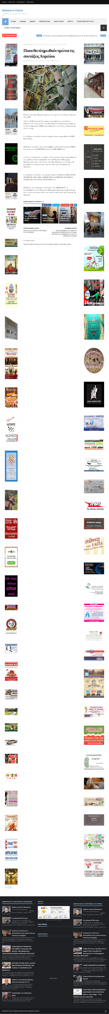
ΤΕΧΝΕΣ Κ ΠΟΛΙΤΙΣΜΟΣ (12, 28)
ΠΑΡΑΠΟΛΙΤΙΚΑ (44, 21)
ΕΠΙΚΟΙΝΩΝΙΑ (21, 2)
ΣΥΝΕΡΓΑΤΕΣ (30, 2)
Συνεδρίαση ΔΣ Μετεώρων (20, 918)
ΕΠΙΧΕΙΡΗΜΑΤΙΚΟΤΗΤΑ (85, 21)
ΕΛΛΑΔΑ (23, 21)
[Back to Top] (106, 1011)
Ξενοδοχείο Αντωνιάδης (8, 887)
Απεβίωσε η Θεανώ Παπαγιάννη (21, 907)
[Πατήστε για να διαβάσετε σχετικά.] (11, 100)
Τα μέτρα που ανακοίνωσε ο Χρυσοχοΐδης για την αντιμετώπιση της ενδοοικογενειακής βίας (23, 933)
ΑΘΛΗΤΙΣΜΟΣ (59, 21)
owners (37, 1011)
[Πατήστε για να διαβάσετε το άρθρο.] (94, 717)
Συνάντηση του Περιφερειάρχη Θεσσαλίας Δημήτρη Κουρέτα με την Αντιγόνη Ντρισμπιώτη (44, 36)
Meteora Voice (12, 10)
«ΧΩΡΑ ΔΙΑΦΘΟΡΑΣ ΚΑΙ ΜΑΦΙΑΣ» (94, 965)
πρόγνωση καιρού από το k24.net (53, 920)
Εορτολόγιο (54, 978)
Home (25, 44)
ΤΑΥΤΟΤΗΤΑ (11, 2)
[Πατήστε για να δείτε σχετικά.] (11, 634)
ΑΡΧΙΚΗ (4, 2)
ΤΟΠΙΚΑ (13, 21)
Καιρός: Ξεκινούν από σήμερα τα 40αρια (48, 219)
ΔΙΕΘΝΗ (32, 21)
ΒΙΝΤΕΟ (70, 21)
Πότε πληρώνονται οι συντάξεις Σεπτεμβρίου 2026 (31, 218)
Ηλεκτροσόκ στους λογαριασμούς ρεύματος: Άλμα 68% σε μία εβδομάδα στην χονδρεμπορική (67, 216)
